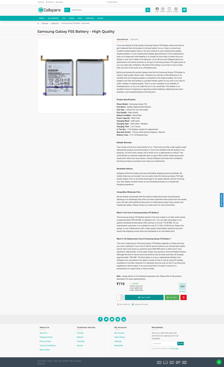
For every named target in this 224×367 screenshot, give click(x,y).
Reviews (134, 40)
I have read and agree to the (166, 348)
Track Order (221, 199)
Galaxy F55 (54, 23)
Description (122, 40)
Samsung (45, 23)
